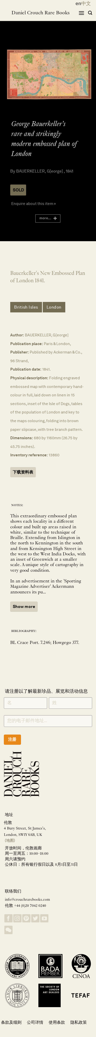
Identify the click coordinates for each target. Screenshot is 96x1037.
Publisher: (19, 352)
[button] (81, 13)
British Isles (26, 307)
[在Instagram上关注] (17, 918)
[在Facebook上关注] (8, 918)
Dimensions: (21, 437)
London (54, 307)
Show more (24, 606)
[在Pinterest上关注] (26, 918)
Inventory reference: (29, 455)
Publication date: (25, 369)
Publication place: (26, 343)
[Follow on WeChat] (8, 930)
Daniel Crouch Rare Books (41, 13)
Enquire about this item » (33, 203)
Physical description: (29, 377)
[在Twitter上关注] (35, 918)
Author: (17, 335)
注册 (12, 739)
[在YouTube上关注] (44, 918)
